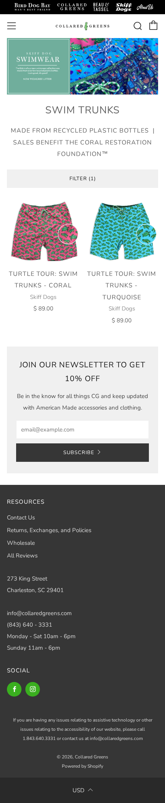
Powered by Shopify (82, 766)
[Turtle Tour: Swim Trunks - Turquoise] (122, 231)
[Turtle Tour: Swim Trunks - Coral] (43, 231)
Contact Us (21, 517)
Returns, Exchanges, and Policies (49, 530)
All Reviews (22, 555)
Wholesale (21, 543)
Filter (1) (82, 178)
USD (78, 790)
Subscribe (78, 452)
